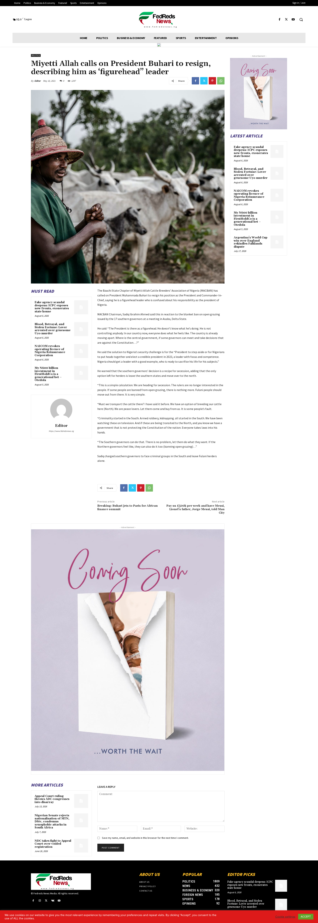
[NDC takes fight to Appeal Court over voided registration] (81, 846)
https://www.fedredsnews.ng (61, 431)
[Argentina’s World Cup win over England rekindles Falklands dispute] (277, 241)
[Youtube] (293, 19)
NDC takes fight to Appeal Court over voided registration (53, 844)
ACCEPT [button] (306, 916)
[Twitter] (286, 19)
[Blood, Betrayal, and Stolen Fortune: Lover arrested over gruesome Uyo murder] (81, 329)
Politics (36, 55)
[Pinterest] (212, 80)
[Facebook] (279, 19)
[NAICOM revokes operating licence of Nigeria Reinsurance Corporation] (81, 351)
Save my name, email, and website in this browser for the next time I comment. (145, 837)
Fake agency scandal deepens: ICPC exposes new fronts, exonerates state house (52, 307)
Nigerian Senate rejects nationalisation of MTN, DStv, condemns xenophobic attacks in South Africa (52, 821)
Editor (37, 80)
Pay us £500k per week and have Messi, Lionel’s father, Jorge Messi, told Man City (195, 509)
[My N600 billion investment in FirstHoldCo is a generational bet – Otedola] (81, 373)
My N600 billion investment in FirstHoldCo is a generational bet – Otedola (48, 374)
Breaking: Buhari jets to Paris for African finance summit (127, 507)
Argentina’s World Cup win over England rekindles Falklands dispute (250, 242)
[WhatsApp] (221, 80)
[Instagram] (39, 900)
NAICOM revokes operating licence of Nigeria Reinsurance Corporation (50, 350)
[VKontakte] (52, 900)
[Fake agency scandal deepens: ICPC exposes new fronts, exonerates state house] (81, 307)
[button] (301, 19)
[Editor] (61, 410)
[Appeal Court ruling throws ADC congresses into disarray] (81, 801)
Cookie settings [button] (285, 916)
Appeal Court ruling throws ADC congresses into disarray (52, 799)
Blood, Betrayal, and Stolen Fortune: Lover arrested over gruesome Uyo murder (52, 329)
